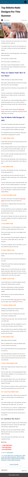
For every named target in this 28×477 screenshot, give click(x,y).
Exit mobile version (14, 475)
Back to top (24, 470)
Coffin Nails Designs (7, 445)
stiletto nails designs (6, 458)
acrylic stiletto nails (8, 455)
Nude (2, 187)
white (24, 299)
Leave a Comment (14, 464)
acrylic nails (16, 299)
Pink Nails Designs (6, 447)
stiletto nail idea (20, 457)
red (8, 319)
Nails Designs (10, 452)
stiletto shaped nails (16, 458)
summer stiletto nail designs (13, 460)
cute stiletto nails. (17, 455)
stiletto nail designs (11, 457)
